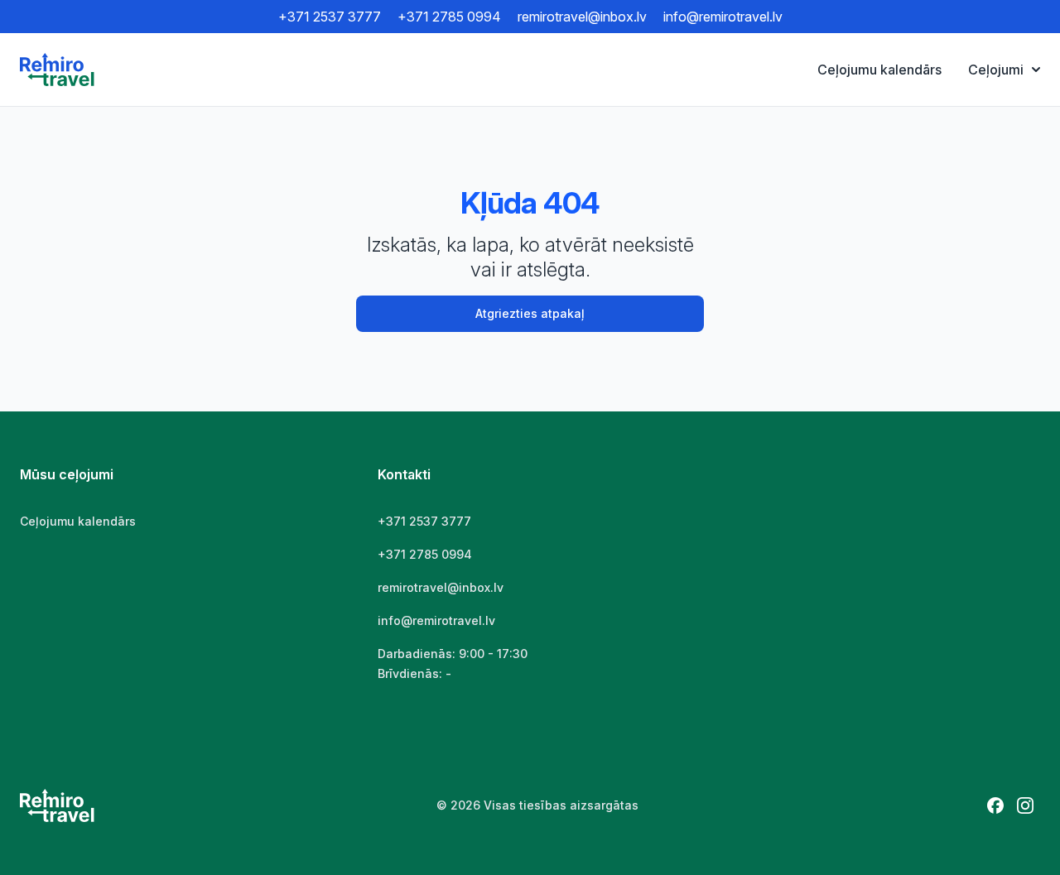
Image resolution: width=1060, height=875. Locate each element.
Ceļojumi (996, 69)
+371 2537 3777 (329, 16)
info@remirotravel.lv (723, 16)
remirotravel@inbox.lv (582, 16)
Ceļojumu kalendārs (879, 69)
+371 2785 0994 (449, 16)
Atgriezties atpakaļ (530, 313)
